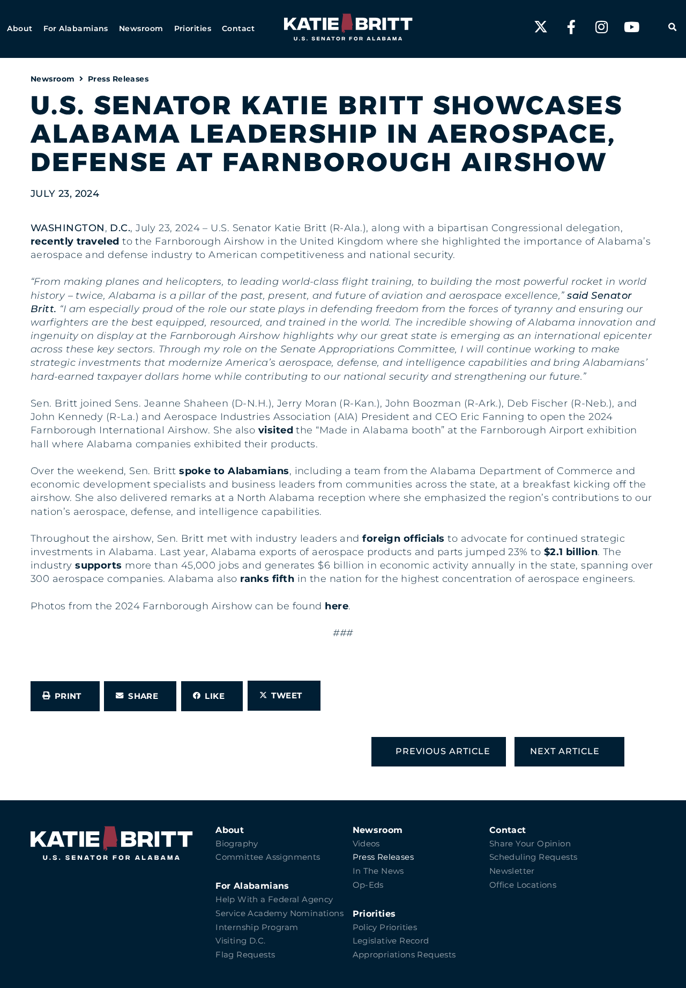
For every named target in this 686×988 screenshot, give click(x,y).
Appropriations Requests (404, 955)
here (336, 606)
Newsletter (512, 871)
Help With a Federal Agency (274, 899)
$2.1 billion (571, 552)
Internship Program (256, 927)
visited (275, 430)
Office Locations (522, 885)
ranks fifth (267, 579)
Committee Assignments (267, 857)
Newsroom (53, 79)
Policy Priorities (385, 927)
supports (98, 565)
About (229, 830)
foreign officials (403, 538)
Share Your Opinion (530, 844)
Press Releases (118, 79)
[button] (20, 29)
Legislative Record (391, 941)
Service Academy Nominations (279, 913)
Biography (236, 844)
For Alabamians (252, 886)
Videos (366, 844)
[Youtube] (632, 27)
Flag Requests (245, 955)
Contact (507, 830)
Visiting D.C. (240, 941)
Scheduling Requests (533, 857)
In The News (378, 871)
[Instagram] (601, 27)
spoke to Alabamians (234, 471)
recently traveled (75, 241)
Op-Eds (368, 885)
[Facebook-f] (571, 27)
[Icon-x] (541, 27)
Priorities (374, 914)
